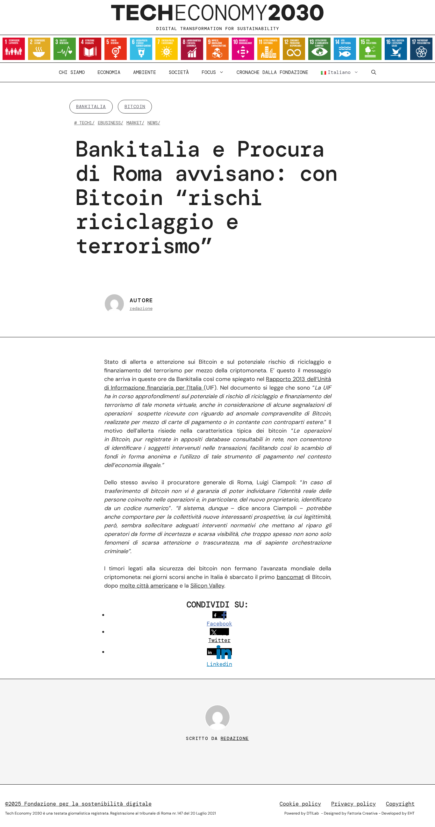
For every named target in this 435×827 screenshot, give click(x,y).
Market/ (135, 123)
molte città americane (149, 585)
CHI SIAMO (72, 72)
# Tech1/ (84, 123)
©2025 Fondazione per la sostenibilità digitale (78, 803)
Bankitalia (91, 106)
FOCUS (209, 72)
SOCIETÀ (179, 72)
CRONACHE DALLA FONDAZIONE (272, 72)
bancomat (290, 577)
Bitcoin (135, 106)
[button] (373, 72)
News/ (153, 123)
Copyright (400, 803)
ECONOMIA (108, 72)
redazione (141, 308)
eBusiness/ (110, 123)
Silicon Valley (207, 585)
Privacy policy (353, 803)
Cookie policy (300, 803)
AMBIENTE (144, 72)
